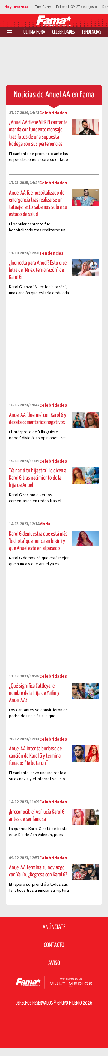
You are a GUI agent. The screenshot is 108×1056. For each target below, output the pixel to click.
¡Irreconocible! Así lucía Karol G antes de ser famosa (36, 815)
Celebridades (63, 32)
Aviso (54, 963)
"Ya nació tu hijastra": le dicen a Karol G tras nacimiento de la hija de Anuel (37, 478)
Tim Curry (43, 7)
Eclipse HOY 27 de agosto (76, 7)
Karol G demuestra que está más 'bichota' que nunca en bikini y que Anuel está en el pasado (38, 541)
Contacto (54, 945)
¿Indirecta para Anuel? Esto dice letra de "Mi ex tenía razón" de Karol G (38, 270)
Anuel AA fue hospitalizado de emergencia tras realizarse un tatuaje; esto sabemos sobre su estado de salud (38, 203)
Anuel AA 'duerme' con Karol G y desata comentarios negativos (37, 418)
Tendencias (91, 32)
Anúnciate (54, 927)
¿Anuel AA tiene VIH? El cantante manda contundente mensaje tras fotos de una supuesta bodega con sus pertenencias (38, 133)
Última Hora (34, 32)
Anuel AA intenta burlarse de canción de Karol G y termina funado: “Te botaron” (35, 756)
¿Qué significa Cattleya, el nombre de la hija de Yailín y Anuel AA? (34, 693)
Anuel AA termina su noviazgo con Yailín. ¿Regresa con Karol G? (38, 871)
